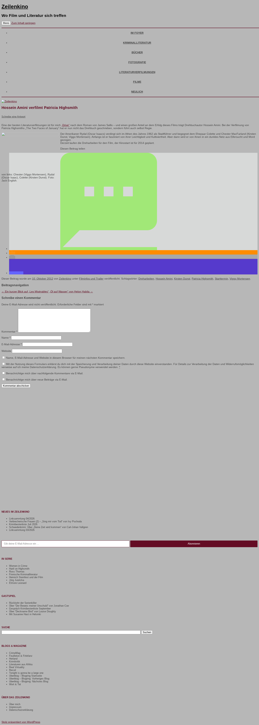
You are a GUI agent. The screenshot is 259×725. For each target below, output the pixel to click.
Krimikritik (14, 661)
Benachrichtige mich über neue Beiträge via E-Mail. (36, 379)
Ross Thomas (16, 571)
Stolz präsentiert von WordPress (21, 721)
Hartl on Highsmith (19, 568)
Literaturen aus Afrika (20, 664)
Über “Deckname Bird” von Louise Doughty (32, 611)
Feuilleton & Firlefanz (20, 655)
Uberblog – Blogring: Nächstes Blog (28, 681)
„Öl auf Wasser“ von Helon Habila (71, 291)
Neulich (137, 91)
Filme (137, 81)
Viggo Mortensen (240, 278)
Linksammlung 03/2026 (22, 530)
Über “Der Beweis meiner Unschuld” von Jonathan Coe (39, 605)
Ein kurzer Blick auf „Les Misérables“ (25, 291)
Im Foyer (137, 32)
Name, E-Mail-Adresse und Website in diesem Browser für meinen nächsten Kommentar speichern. (65, 357)
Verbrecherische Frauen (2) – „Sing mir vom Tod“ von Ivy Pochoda (45, 521)
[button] (108, 248)
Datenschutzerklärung (21, 709)
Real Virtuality (16, 667)
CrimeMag (14, 653)
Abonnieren (194, 543)
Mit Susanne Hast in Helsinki (25, 614)
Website (6, 350)
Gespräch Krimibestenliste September (30, 608)
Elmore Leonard (17, 583)
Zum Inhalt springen (23, 22)
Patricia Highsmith (202, 278)
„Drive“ (65, 125)
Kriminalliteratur (137, 42)
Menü (6, 23)
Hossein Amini (164, 278)
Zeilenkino (15, 6)
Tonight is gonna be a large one (26, 672)
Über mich (14, 704)
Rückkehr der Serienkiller (23, 602)
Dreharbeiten (146, 278)
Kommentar (9, 331)
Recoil (12, 670)
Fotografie (137, 62)
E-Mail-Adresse (12, 344)
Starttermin (221, 278)
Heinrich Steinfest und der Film (26, 577)
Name (6, 337)
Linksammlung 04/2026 (22, 518)
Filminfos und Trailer (91, 278)
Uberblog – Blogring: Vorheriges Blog (29, 678)
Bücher (137, 52)
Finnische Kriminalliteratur (23, 574)
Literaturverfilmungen (137, 72)
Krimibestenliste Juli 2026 (23, 524)
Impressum (15, 707)
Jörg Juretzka (16, 580)
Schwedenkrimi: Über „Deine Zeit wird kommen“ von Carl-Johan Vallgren (48, 527)
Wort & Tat (15, 684)
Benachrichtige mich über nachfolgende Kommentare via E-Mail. (44, 373)
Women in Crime (18, 565)
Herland (13, 658)
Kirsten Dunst (182, 278)
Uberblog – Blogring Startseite (25, 675)
